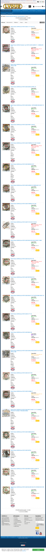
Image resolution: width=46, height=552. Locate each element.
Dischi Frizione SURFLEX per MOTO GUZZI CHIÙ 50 (21, 450)
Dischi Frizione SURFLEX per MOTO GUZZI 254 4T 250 (21, 372)
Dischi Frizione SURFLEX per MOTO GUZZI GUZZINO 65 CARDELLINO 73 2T (26, 185)
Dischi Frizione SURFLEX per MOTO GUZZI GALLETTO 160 (22, 258)
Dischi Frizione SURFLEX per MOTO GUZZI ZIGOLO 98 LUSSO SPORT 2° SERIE (26, 240)
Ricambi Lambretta (25, 10)
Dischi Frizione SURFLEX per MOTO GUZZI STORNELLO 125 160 (23, 203)
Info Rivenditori (3, 13)
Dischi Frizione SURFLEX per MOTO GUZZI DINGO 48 (21, 332)
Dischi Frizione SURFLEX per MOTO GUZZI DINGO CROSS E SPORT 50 (25, 468)
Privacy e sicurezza (17, 524)
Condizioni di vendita (18, 522)
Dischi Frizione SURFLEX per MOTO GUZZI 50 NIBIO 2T (22, 391)
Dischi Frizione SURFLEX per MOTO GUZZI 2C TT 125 (21, 313)
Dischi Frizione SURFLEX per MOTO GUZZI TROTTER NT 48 (22, 277)
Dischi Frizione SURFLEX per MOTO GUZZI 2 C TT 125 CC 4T (23, 26)
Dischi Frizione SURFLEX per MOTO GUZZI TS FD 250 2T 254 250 (24, 222)
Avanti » (26, 19)
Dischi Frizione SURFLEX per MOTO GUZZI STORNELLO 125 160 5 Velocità (25, 142)
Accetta (38, 549)
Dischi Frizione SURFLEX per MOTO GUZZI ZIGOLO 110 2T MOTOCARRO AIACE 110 (27, 295)
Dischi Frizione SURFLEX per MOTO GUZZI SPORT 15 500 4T (23, 124)
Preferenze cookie (23, 542)
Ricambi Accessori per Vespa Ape (6, 10)
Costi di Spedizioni (17, 520)
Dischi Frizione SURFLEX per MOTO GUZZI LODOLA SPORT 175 (23, 86)
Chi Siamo (16, 517)
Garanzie (15, 523)
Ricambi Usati (39, 10)
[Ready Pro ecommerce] (23, 545)
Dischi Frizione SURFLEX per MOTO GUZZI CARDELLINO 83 (22, 431)
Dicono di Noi (10, 13)
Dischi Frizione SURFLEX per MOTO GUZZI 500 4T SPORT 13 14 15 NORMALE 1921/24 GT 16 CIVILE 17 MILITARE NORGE (26, 410)
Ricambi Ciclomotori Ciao (17, 10)
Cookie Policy (24, 550)
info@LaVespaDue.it (5, 523)
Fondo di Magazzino (33, 10)
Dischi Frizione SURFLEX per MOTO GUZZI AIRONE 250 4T (22, 164)
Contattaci (16, 519)
